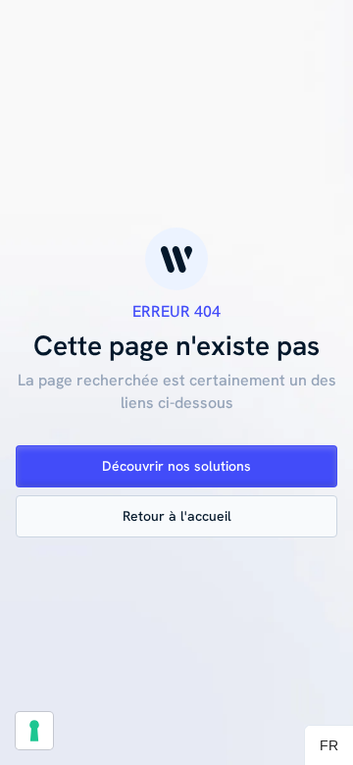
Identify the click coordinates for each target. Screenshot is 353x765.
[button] (329, 745)
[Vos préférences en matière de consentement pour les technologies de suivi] (34, 730)
